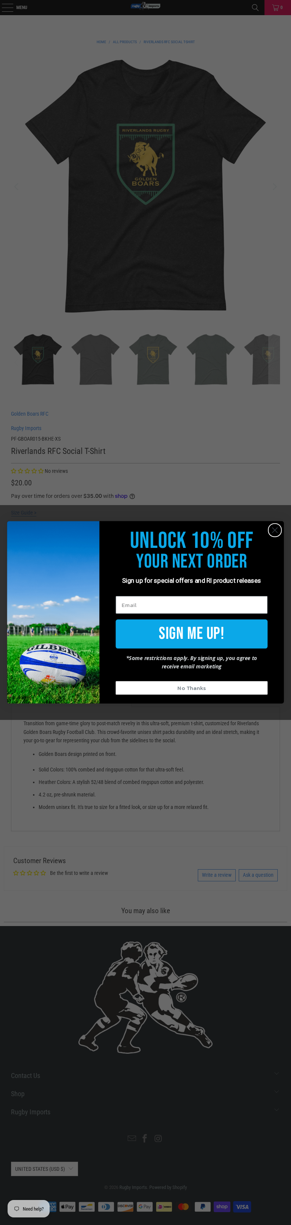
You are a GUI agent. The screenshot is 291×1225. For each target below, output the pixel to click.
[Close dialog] (275, 530)
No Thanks (191, 688)
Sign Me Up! (191, 634)
